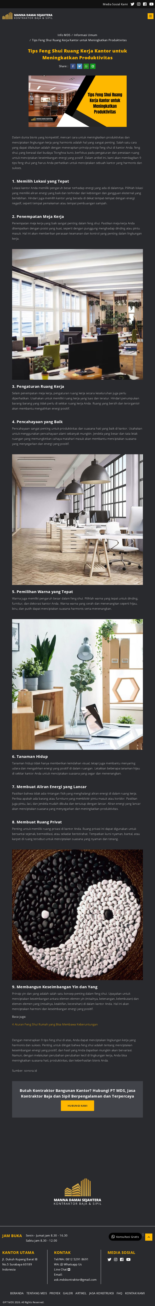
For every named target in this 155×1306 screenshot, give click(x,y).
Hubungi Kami (77, 1105)
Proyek (55, 1293)
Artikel (81, 1293)
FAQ (119, 1293)
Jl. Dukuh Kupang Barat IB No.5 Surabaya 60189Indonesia (19, 1264)
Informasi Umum (85, 35)
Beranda (17, 1293)
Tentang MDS (36, 1293)
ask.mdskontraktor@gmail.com (75, 1279)
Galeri (68, 1293)
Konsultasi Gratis (127, 1237)
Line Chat (61, 1269)
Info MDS (64, 35)
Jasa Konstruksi (101, 1293)
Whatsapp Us (72, 1264)
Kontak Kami (135, 1293)
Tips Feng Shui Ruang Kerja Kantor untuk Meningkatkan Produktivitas (79, 40)
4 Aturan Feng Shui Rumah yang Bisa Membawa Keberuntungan (55, 1024)
